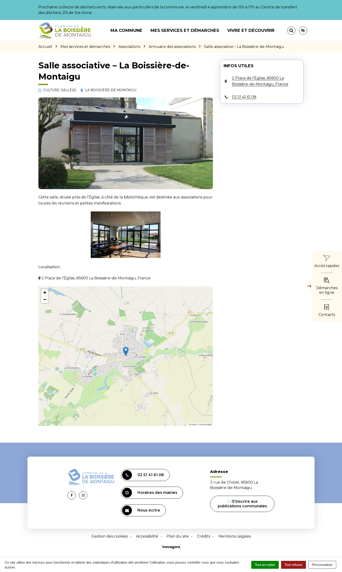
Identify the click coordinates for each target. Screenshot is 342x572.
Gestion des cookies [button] (109, 536)
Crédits (203, 536)
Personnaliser (322, 565)
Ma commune (126, 30)
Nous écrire (148, 510)
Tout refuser (293, 565)
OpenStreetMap (206, 424)
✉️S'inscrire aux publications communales (242, 503)
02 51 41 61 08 (150, 475)
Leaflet (193, 424)
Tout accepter (265, 565)
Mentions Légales (234, 536)
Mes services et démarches (185, 30)
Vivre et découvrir (251, 30)
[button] (126, 234)
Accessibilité (147, 536)
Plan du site (178, 536)
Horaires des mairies (157, 492)
